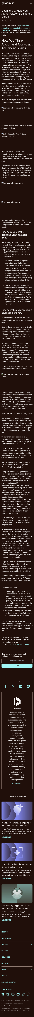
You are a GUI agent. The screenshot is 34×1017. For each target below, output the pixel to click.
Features (5, 944)
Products (5, 932)
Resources (5, 963)
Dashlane (17, 744)
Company (4, 976)
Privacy (8, 1008)
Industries (6, 957)
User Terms (4, 1006)
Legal (13, 1008)
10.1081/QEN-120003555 (19, 644)
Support (4, 969)
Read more (17, 783)
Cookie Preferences (21, 1008)
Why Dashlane (7, 938)
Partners (5, 951)
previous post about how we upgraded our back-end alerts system (16, 28)
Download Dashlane (9, 982)
